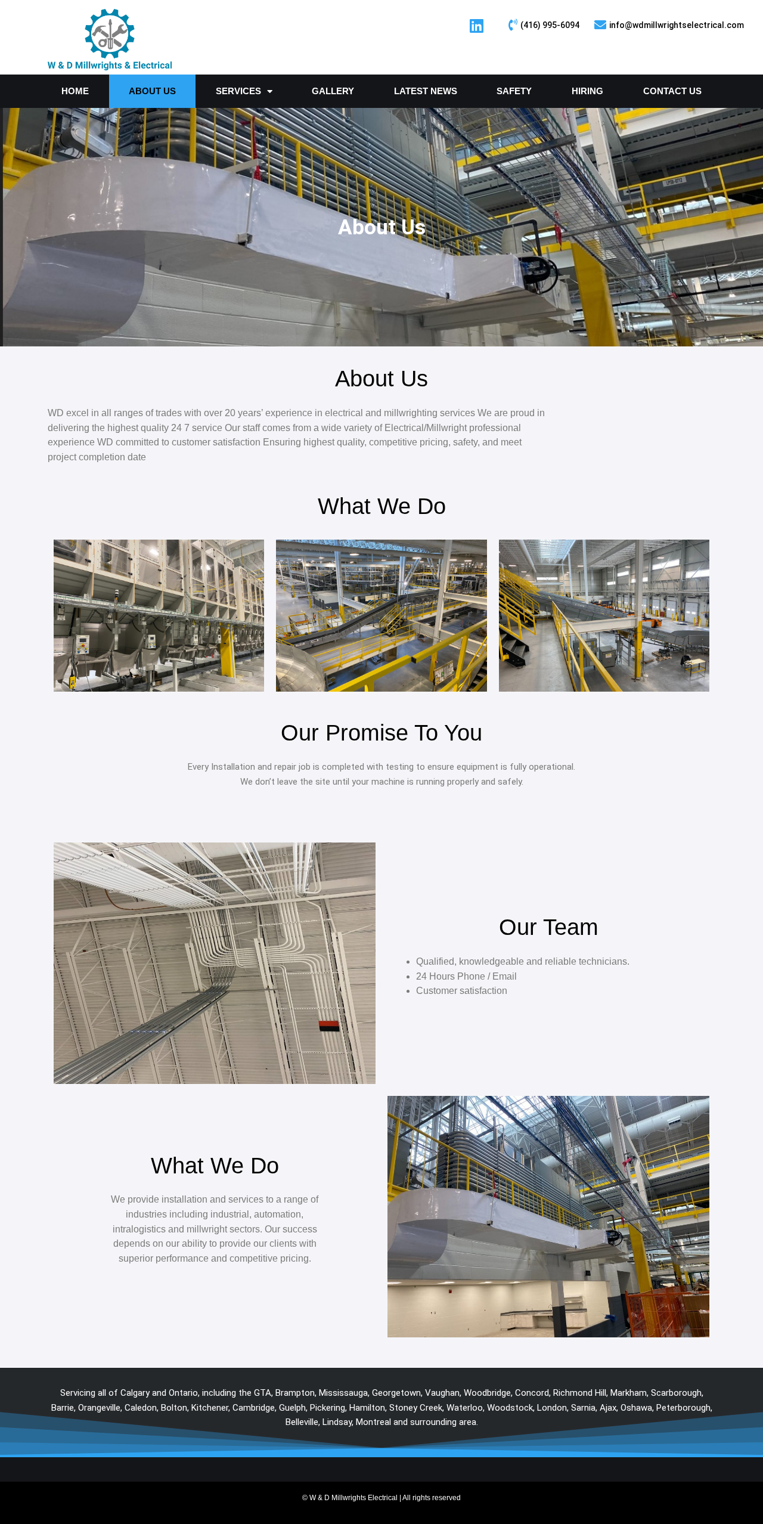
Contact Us (672, 91)
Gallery (333, 91)
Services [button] (238, 91)
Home (75, 91)
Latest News (425, 91)
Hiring (587, 91)
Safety (514, 91)
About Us (152, 91)
